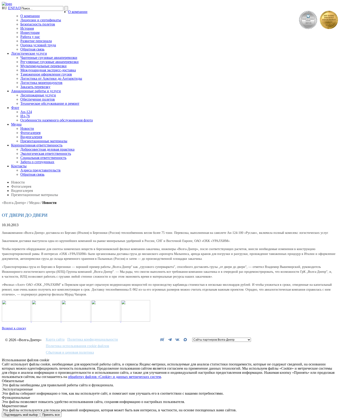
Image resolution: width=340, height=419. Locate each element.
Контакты (19, 166)
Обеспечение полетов (37, 99)
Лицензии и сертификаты (40, 20)
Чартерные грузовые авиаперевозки (48, 58)
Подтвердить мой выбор (21, 414)
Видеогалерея (31, 137)
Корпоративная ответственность (36, 145)
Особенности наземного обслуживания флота (56, 120)
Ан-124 (26, 112)
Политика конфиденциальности (92, 339)
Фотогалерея (30, 133)
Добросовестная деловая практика (47, 149)
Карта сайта (55, 339)
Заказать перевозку (35, 87)
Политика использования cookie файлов (77, 346)
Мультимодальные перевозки (43, 66)
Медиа (16, 124)
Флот (15, 108)
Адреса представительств (40, 170)
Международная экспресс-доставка (48, 70)
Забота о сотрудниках (37, 162)
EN (10, 8)
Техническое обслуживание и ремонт (49, 103)
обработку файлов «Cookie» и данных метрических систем (114, 377)
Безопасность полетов (37, 24)
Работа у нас (30, 37)
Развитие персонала (36, 41)
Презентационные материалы (43, 141)
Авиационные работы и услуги (36, 91)
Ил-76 (25, 116)
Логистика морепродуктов (41, 83)
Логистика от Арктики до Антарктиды (51, 78)
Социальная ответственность (43, 158)
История (27, 28)
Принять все (51, 414)
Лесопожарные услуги (38, 95)
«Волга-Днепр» (14, 203)
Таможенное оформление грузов (46, 74)
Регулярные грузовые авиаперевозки (49, 62)
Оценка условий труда (38, 45)
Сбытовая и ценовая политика (70, 352)
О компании (77, 12)
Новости (27, 128)
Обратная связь (32, 49)
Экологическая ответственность (45, 154)
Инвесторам (30, 33)
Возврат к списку (14, 328)
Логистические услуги (29, 53)
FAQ (17, 8)
